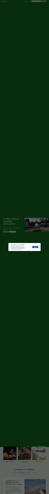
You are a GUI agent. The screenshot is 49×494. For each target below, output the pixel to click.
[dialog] (24, 247)
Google (17, 249)
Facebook (20, 249)
